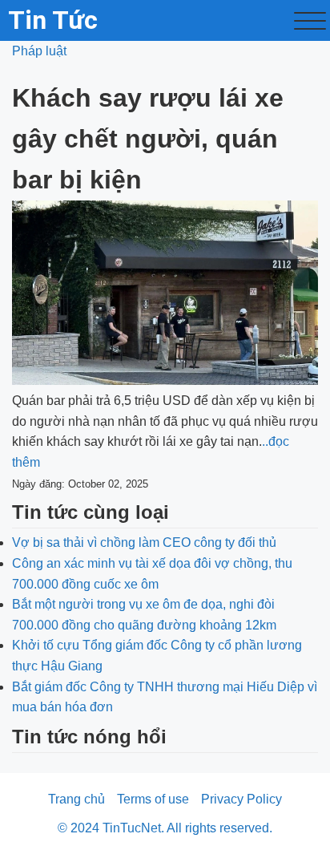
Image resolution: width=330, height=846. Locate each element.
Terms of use (153, 799)
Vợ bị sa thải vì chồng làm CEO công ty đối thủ (144, 542)
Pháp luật (39, 51)
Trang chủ (76, 799)
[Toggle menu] (310, 21)
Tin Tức (53, 20)
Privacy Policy (241, 799)
